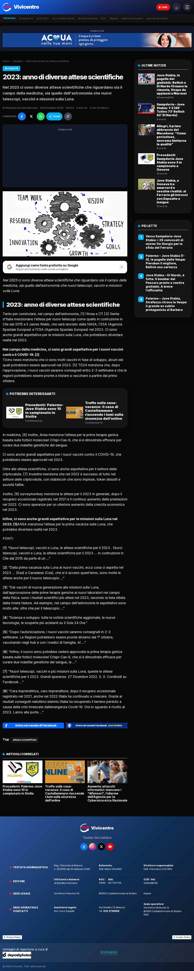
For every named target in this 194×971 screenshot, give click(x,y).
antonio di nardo (156, 18)
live (103, 18)
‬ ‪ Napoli (113, 18)
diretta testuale (88, 18)
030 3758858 (111, 911)
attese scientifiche (24, 739)
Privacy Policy (13, 937)
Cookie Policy (183, 937)
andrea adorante (132, 18)
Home (6, 61)
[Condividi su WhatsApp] (41, 116)
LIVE (164, 7)
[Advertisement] (65, 158)
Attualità (17, 61)
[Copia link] (68, 116)
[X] (101, 846)
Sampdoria (26, 18)
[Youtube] (110, 846)
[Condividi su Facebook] (22, 116)
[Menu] (187, 7)
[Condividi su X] (31, 116)
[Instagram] (92, 846)
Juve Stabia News (63, 18)
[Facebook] (84, 846)
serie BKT (42, 18)
